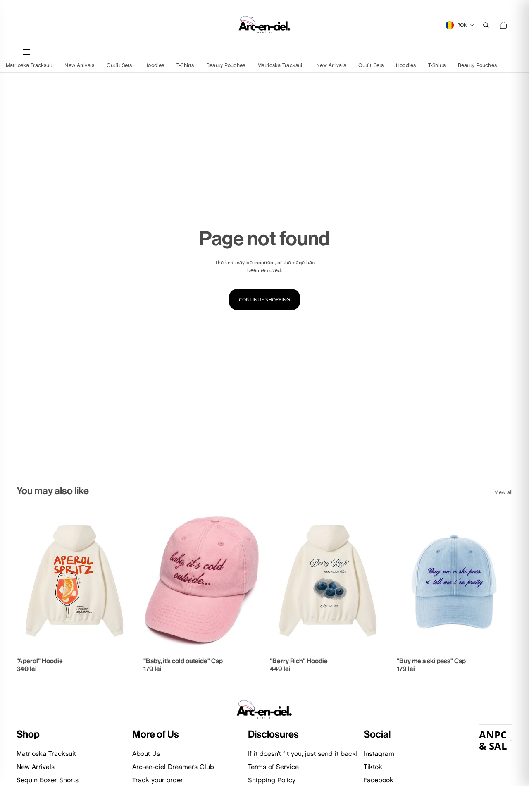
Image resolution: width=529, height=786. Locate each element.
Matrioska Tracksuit (29, 65)
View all (503, 492)
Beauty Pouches (225, 65)
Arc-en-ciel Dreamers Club (173, 767)
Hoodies (154, 65)
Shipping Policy (271, 780)
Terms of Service (273, 767)
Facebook (378, 780)
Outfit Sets (119, 65)
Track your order (157, 780)
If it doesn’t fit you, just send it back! (302, 753)
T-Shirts (185, 65)
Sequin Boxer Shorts (48, 780)
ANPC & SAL (493, 740)
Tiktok (373, 767)
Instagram (379, 753)
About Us (146, 753)
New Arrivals (79, 65)
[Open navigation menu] (119, 52)
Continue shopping (264, 299)
